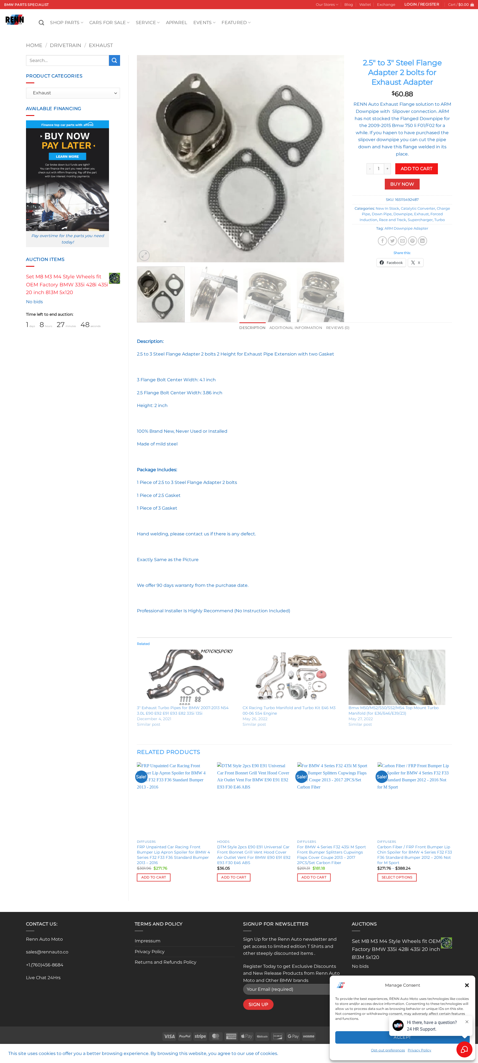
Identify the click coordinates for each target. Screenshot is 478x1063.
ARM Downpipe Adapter (406, 228)
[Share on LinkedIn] (422, 240)
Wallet (365, 4)
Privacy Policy (150, 951)
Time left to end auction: (49, 314)
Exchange (386, 4)
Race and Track (392, 220)
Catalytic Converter (418, 208)
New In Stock (387, 208)
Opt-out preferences (388, 1050)
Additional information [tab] (295, 328)
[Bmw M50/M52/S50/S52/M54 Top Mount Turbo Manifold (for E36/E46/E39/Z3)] (399, 677)
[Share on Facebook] (382, 240)
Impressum (147, 940)
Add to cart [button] (153, 877)
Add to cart (417, 168)
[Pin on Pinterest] (412, 240)
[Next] (333, 158)
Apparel (176, 22)
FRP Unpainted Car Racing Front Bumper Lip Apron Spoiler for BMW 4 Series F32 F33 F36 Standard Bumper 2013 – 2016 (173, 854)
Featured (234, 22)
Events (202, 22)
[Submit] (114, 60)
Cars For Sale (107, 22)
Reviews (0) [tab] (338, 328)
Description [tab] (252, 328)
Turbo (439, 220)
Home (34, 45)
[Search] (41, 22)
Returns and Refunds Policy (165, 962)
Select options (397, 877)
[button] (467, 985)
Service (146, 22)
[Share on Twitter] (392, 240)
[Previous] (148, 158)
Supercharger (420, 220)
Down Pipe (382, 214)
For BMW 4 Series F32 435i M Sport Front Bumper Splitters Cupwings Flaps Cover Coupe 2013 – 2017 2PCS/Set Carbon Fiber (331, 854)
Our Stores (325, 4)
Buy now (402, 184)
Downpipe (402, 214)
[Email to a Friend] (402, 240)
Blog (348, 4)
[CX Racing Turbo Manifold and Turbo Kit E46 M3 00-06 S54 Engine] (293, 677)
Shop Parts (64, 22)
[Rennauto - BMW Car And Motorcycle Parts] (17, 19)
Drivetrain (65, 45)
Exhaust (101, 45)
